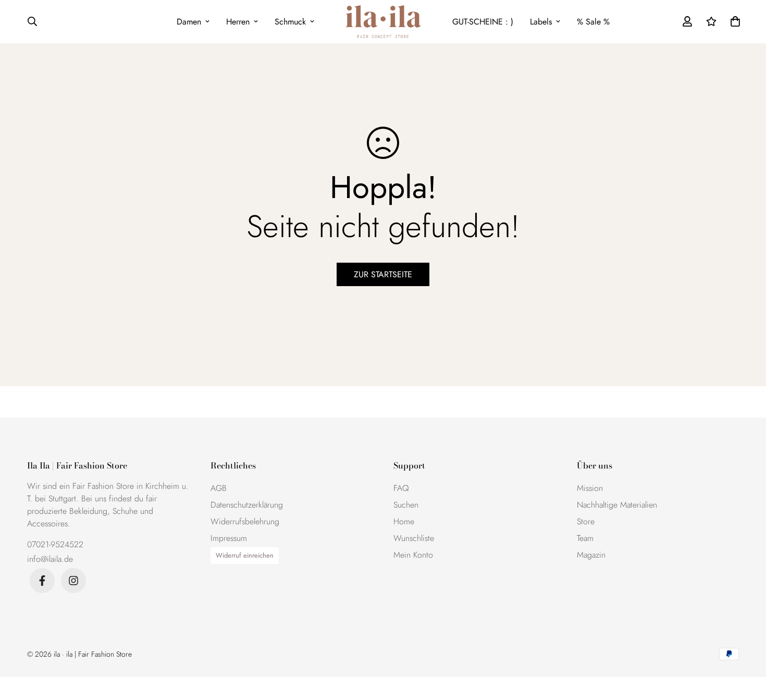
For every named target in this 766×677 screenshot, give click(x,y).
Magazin (591, 555)
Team (585, 538)
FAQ (401, 488)
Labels (541, 22)
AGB (219, 488)
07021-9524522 (55, 544)
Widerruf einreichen (245, 555)
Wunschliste (413, 538)
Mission (590, 488)
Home (403, 521)
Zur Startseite (383, 274)
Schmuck (290, 22)
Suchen (405, 505)
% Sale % (593, 22)
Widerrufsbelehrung (245, 521)
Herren (238, 22)
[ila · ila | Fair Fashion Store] (383, 21)
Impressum (229, 538)
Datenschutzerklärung (247, 505)
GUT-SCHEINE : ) (482, 22)
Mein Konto (413, 555)
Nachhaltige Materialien (617, 505)
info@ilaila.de (50, 559)
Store (586, 521)
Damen (189, 22)
